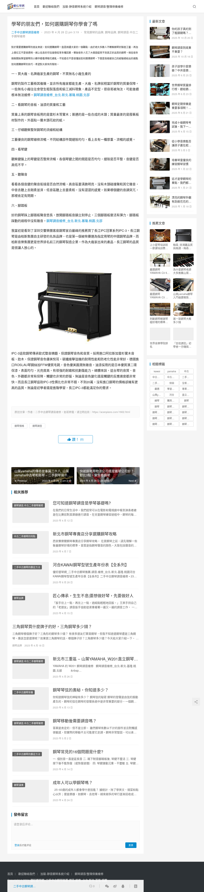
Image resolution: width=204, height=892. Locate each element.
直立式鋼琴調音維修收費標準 (188, 394)
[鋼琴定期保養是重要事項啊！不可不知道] (160, 104)
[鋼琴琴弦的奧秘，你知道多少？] (30, 698)
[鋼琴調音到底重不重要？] (160, 48)
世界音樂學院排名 (159, 344)
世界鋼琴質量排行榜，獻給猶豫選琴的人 (181, 89)
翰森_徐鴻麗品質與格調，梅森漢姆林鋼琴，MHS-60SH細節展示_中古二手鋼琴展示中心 (183, 246)
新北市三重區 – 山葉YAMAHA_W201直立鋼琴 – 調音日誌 (95, 659)
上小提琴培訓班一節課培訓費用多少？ (159, 246)
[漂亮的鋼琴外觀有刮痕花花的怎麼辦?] (160, 198)
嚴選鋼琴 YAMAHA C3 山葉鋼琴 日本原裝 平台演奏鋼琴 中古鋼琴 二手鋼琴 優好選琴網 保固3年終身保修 (160, 295)
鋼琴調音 (37, 425)
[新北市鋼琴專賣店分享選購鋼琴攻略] (30, 542)
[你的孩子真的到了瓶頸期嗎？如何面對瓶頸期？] (160, 29)
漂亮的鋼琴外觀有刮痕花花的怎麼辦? (181, 201)
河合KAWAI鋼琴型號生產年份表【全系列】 (91, 565)
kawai (157, 371)
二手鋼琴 (187, 377)
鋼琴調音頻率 (188, 424)
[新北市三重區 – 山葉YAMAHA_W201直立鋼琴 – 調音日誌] (30, 667)
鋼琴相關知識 (173, 412)
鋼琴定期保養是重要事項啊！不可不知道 (181, 107)
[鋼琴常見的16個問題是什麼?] (30, 760)
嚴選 (157, 388)
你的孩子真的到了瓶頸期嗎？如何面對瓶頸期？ (181, 32)
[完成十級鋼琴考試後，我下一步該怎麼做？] (160, 123)
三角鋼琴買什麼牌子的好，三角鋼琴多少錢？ (52, 626)
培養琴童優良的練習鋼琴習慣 (181, 162)
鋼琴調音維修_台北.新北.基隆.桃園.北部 (62, 94)
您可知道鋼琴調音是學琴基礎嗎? (82, 503)
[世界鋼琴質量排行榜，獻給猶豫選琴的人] (160, 85)
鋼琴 (186, 400)
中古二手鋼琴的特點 (24, 536)
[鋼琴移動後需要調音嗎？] (30, 729)
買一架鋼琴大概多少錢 (182, 320)
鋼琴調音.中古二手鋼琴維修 (28, 505)
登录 (17, 845)
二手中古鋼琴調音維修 (25, 32)
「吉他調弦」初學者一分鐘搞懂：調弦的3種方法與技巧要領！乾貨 (183, 344)
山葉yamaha (158, 394)
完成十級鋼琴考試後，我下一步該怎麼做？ (181, 126)
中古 (186, 371)
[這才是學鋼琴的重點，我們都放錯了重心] (160, 179)
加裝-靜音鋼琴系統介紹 (77, 6)
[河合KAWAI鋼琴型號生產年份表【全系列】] (30, 573)
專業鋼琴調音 (188, 388)
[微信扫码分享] (107, 886)
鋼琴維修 (187, 412)
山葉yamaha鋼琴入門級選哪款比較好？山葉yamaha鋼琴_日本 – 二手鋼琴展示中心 (183, 295)
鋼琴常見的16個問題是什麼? (78, 751)
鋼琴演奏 (19, 785)
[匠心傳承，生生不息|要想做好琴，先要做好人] (30, 604)
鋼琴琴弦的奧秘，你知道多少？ (81, 690)
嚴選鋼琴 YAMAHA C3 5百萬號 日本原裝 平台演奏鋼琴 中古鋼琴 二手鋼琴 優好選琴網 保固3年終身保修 (160, 271)
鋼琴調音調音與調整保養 (173, 424)
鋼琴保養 (172, 406)
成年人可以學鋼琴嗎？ (73, 782)
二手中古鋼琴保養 (23, 692)
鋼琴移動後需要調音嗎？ (75, 721)
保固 (171, 383)
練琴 (157, 400)
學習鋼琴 (172, 388)
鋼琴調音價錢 (188, 418)
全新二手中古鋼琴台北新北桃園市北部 (188, 383)
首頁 (36, 6)
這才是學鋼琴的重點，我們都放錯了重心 (181, 182)
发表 (130, 845)
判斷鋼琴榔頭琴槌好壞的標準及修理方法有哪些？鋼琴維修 (159, 320)
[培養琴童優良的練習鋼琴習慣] (160, 160)
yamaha (171, 371)
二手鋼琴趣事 (158, 383)
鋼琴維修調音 (158, 418)
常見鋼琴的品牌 (93, 32)
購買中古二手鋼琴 (173, 400)
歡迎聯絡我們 (51, 6)
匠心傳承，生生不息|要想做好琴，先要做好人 (93, 595)
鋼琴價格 (19, 425)
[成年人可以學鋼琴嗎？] (30, 791)
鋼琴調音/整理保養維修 (109, 6)
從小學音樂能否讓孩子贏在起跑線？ (181, 145)
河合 (171, 394)
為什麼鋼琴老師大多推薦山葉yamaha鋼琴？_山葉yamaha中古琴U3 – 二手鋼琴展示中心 (183, 271)
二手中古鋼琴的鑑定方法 (27, 567)
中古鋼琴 (157, 377)
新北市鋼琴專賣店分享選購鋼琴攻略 (85, 534)
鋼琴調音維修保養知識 (158, 424)
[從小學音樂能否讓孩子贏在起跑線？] (160, 141)
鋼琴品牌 (110, 32)
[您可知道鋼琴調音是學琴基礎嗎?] (30, 511)
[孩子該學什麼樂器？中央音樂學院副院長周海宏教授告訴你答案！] (160, 67)
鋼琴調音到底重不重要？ (181, 49)
